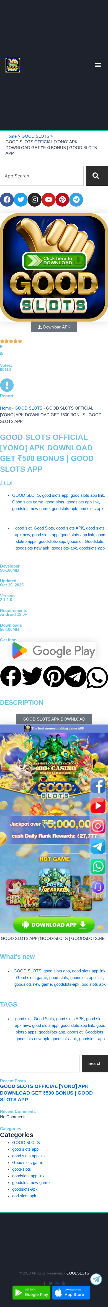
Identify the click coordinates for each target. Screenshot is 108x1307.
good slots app (55, 495)
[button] (98, 65)
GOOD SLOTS (28, 408)
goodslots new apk (32, 548)
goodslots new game (31, 508)
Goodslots (94, 541)
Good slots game (27, 502)
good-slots (54, 502)
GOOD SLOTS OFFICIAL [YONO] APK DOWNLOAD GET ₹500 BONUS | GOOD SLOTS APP (46, 1092)
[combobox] (42, 176)
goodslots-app (92, 548)
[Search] (97, 176)
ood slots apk (91, 508)
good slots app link (87, 495)
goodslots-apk (64, 508)
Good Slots (44, 528)
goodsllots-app (52, 541)
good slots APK (70, 528)
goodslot (75, 541)
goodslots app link (82, 502)
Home (5, 408)
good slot (23, 528)
